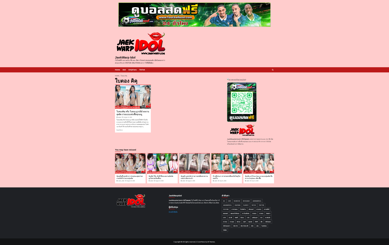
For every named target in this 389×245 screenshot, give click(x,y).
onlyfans (237, 205)
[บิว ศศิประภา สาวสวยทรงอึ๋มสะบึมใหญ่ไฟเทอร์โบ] (226, 163)
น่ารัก (224, 217)
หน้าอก (238, 221)
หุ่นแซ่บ (250, 221)
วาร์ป (248, 217)
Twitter (261, 205)
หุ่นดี (244, 221)
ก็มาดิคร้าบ (243, 209)
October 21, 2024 (127, 117)
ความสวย (258, 209)
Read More (119, 130)
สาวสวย (225, 221)
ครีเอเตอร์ (251, 209)
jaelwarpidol (227, 205)
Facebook (237, 201)
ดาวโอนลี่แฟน (245, 213)
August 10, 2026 (159, 180)
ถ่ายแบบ (254, 213)
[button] (272, 70)
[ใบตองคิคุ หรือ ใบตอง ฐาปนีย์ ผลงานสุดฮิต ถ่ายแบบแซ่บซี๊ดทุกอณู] (133, 97)
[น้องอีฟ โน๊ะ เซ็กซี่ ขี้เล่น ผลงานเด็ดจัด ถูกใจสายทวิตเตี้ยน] (162, 163)
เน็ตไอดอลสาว (226, 226)
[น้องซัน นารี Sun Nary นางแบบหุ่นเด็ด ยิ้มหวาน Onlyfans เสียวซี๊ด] (258, 163)
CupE (229, 201)
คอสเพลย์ (225, 213)
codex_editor (121, 180)
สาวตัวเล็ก (267, 217)
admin (119, 117)
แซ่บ (257, 226)
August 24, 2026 (131, 180)
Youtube (226, 209)
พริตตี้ (236, 217)
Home (117, 70)
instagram (246, 201)
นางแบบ (261, 213)
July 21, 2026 (223, 180)
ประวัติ (230, 217)
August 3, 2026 (191, 180)
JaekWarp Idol (125, 57)
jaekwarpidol (257, 201)
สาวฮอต (232, 221)
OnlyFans (132, 70)
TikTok (142, 70)
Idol (124, 70)
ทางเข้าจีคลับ (173, 212)
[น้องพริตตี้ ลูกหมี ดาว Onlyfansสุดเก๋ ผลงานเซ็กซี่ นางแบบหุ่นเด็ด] (130, 163)
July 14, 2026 (255, 180)
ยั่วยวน (242, 217)
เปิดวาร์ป (235, 226)
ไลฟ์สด (225, 230)
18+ (224, 201)
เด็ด (261, 221)
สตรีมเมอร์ (254, 217)
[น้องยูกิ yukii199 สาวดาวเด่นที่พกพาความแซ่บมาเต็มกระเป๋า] (194, 163)
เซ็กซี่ (256, 221)
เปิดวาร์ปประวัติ (244, 226)
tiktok (253, 205)
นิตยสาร (268, 213)
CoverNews (201, 242)
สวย (261, 217)
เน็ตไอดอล (268, 221)
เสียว (252, 226)
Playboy (245, 205)
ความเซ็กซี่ (266, 209)
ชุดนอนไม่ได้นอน (235, 213)
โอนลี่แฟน (264, 226)
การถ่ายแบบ (234, 209)
